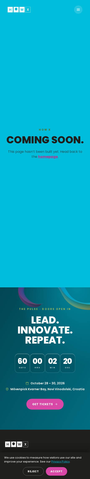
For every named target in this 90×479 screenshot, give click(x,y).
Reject (33, 471)
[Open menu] (78, 9)
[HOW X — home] (19, 10)
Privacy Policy (60, 462)
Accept (56, 471)
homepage (48, 156)
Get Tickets (42, 404)
